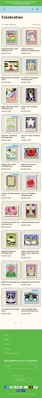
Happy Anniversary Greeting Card (28, 165)
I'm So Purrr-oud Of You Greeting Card (11, 223)
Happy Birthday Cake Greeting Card (10, 50)
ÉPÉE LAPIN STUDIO (18, 394)
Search (6, 335)
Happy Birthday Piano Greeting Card (10, 107)
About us (7, 339)
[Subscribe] (35, 366)
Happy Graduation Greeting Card (9, 252)
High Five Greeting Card (11, 282)
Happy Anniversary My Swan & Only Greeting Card (30, 253)
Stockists (7, 349)
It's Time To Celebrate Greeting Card (29, 78)
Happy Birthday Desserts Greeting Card (30, 50)
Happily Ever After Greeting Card (9, 165)
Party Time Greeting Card (29, 107)
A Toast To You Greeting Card (11, 194)
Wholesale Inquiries (11, 353)
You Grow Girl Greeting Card (10, 310)
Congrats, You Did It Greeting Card (9, 136)
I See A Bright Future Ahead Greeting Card (29, 310)
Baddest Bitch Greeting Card (11, 78)
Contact (7, 344)
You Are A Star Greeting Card (30, 136)
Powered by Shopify (30, 394)
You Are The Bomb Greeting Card (28, 194)
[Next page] (26, 322)
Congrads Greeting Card (30, 282)
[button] (4, 9)
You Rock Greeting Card (30, 222)
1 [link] (15, 323)
